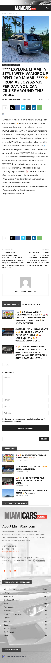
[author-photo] (25, 288)
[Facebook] (17, 107)
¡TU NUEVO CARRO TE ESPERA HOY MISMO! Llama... (31, 491)
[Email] (12, 107)
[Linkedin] (34, 107)
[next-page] (7, 364)
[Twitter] (23, 107)
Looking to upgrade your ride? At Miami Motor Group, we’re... (30, 480)
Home (4, 13)
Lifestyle (16, 65)
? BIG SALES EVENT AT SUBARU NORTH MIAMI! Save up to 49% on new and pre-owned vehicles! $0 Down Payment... (30, 317)
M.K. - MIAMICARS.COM (12, 99)
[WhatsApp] (39, 107)
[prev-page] (3, 364)
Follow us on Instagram (15, 503)
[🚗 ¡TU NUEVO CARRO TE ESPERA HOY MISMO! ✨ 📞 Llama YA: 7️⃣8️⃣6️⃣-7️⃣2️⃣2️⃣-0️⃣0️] (8, 493)
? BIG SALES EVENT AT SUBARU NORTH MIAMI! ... (31, 456)
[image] (25, 515)
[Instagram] (10, 571)
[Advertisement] (25, 210)
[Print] (28, 107)
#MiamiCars (13, 13)
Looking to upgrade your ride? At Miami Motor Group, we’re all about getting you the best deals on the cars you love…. (31, 352)
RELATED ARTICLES (12, 304)
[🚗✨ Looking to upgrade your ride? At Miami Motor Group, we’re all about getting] (8, 349)
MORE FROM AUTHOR (31, 304)
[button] (4, 8)
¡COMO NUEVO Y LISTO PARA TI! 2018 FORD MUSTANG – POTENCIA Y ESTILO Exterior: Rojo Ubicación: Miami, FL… (31, 335)
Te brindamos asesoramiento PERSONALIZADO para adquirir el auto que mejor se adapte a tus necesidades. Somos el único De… (13, 260)
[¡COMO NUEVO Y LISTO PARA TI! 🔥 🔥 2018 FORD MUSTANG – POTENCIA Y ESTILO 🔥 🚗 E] (8, 332)
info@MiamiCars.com (10, 552)
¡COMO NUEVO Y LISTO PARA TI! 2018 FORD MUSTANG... (29, 467)
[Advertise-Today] (25, 2)
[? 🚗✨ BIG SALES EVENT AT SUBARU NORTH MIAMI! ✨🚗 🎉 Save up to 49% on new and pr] (8, 314)
